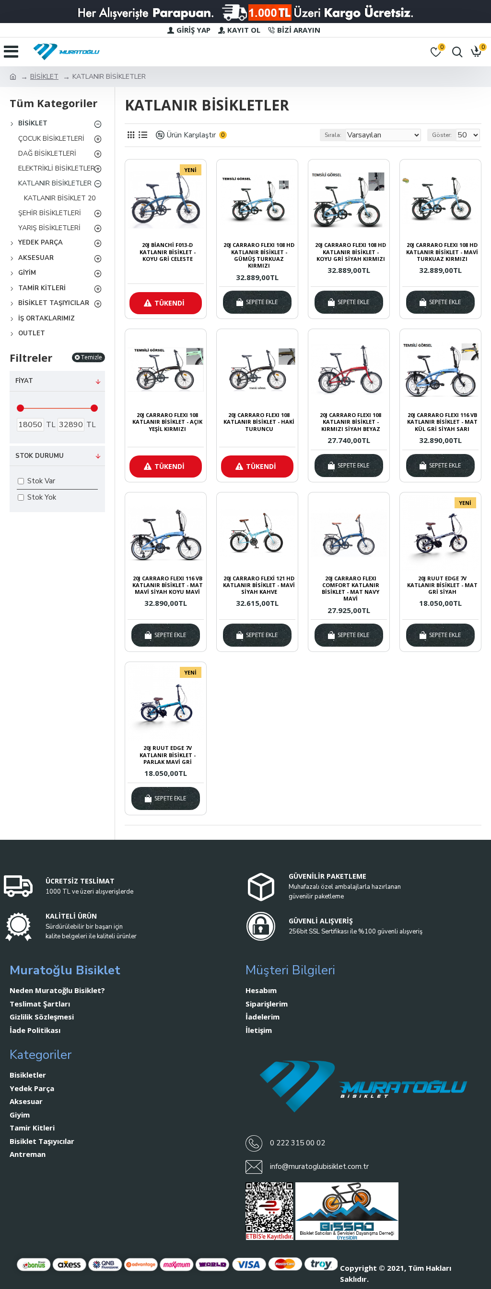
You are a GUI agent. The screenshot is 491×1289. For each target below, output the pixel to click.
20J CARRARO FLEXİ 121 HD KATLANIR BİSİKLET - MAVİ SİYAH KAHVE (259, 585)
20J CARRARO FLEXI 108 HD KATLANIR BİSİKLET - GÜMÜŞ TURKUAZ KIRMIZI (258, 255)
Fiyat (24, 381)
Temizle (91, 357)
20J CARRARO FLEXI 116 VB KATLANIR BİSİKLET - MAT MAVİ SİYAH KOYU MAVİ (167, 585)
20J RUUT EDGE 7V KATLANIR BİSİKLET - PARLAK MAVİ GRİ (168, 755)
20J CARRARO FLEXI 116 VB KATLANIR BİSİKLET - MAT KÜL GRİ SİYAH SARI (442, 422)
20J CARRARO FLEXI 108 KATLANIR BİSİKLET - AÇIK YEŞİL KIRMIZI (167, 422)
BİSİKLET (44, 76)
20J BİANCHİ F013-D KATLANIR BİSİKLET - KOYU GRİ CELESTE (168, 252)
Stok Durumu (39, 456)
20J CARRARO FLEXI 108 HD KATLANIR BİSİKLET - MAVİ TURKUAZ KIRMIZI (442, 252)
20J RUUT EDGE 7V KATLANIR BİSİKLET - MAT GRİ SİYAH (442, 585)
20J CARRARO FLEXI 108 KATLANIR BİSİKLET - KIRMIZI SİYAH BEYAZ (350, 422)
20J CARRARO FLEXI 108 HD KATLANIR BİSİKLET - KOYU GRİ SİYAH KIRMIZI (350, 252)
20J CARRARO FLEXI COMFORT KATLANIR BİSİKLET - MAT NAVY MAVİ (350, 588)
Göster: (442, 135)
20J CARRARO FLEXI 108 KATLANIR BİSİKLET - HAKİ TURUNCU (258, 422)
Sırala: (333, 135)
